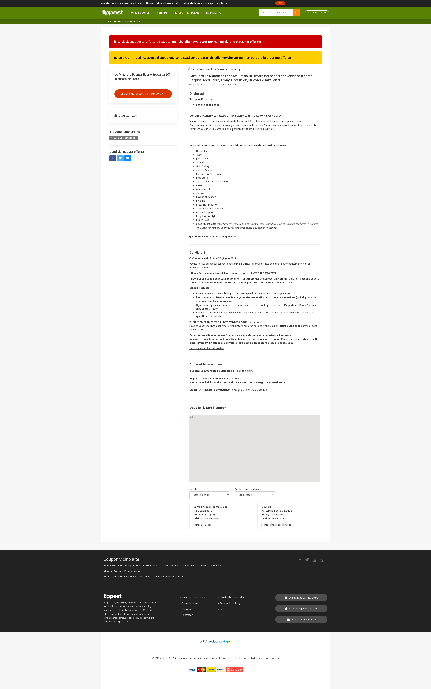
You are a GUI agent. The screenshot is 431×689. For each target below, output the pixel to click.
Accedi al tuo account (193, 597)
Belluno (117, 576)
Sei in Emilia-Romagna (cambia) (125, 21)
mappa (208, 524)
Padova (128, 576)
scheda (198, 524)
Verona (169, 576)
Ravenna (176, 565)
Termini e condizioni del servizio (206, 348)
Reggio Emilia (190, 565)
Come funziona (189, 603)
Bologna (129, 565)
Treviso (148, 576)
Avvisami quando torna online (144, 93)
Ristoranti (194, 12)
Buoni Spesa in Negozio (125, 137)
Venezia (158, 576)
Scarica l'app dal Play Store (303, 597)
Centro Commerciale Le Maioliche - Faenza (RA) (213, 84)
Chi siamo (186, 609)
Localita (194, 489)
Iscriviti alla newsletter (189, 42)
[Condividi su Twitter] (120, 158)
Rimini (203, 565)
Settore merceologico (248, 489)
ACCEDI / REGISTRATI (317, 12)
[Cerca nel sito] (296, 12)
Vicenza (179, 576)
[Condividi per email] (127, 158)
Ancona (118, 571)
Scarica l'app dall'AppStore (303, 608)
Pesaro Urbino (132, 571)
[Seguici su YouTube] (316, 559)
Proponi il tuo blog (230, 603)
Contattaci (187, 615)
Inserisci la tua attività (232, 597)
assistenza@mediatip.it (209, 339)
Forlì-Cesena (153, 565)
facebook (276, 524)
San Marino (214, 565)
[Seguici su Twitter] (308, 559)
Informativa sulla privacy (205, 658)
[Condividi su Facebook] (112, 158)
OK (280, 3)
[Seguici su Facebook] (302, 559)
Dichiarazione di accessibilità (265, 658)
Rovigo (138, 576)
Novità (178, 12)
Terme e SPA (213, 12)
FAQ (222, 609)
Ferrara (140, 565)
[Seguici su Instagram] (324, 559)
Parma (165, 565)
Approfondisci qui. (219, 3)
